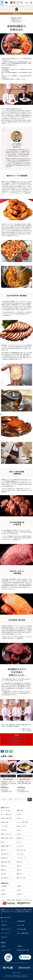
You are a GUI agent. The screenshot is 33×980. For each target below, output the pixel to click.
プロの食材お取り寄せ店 (6, 791)
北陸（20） (19, 869)
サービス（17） (20, 846)
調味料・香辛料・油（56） (7, 838)
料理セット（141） (21, 826)
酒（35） (19, 834)
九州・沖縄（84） (5, 877)
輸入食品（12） (4, 858)
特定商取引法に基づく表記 (23, 950)
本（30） (19, 842)
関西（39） (3, 869)
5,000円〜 (3, 890)
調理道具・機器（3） (6, 846)
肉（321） (19, 814)
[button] (24, 957)
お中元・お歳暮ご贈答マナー (23, 933)
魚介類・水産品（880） (6, 818)
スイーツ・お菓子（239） (23, 822)
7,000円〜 (19, 890)
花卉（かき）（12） (21, 850)
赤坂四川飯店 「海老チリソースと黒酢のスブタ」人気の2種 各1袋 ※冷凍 (8, 783)
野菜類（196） (20, 810)
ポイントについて (5, 933)
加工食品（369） (5, 822)
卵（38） (19, 830)
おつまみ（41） (20, 854)
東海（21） (19, 866)
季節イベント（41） (21, 877)
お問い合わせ (4, 937)
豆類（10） (19, 818)
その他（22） (4, 830)
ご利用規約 (19, 946)
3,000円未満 (4, 886)
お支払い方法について (6, 929)
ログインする (4, 921)
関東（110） (20, 862)
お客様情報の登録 (21, 921)
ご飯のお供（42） (5, 854)
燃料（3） (3, 842)
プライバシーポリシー (6, 950)
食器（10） (3, 850)
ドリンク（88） (4, 826)
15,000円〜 (19, 894)
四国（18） (19, 873)
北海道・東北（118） (6, 862)
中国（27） (3, 873)
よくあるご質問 (20, 925)
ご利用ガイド (4, 925)
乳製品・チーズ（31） (6, 834)
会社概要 (3, 946)
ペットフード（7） (21, 858)
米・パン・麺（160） (6, 810)
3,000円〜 (19, 886)
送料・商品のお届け (21, 929)
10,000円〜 (3, 894)
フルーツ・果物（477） (6, 814)
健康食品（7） (20, 838)
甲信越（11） (4, 866)
